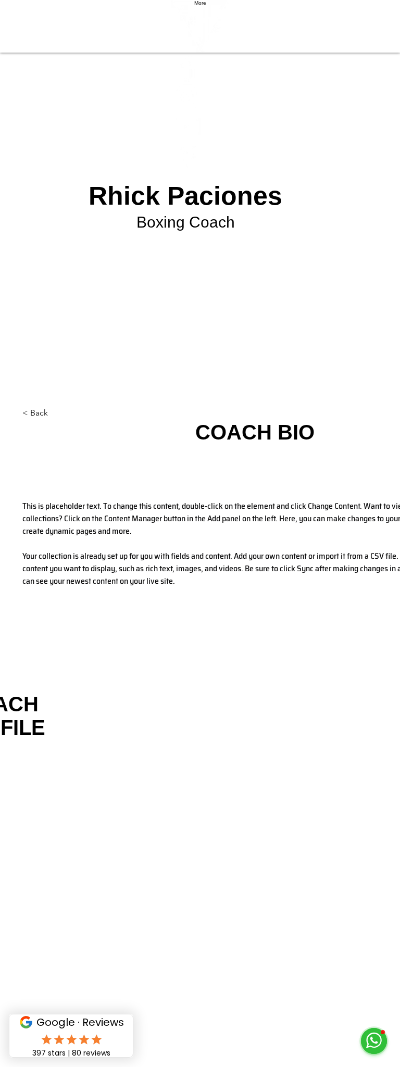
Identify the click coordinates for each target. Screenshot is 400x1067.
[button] (56, 413)
